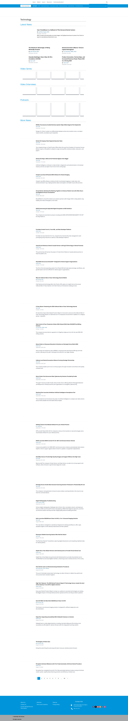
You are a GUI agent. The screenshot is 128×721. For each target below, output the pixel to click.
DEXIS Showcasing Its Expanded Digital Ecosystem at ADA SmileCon (54, 208)
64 (64, 678)
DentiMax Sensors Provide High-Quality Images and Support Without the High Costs (58, 457)
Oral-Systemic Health (54, 5)
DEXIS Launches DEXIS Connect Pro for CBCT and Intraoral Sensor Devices (55, 440)
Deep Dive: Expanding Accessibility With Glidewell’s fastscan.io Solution (55, 617)
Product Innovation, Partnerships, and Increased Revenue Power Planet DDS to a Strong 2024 (73, 59)
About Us (23, 702)
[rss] (100, 707)
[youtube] (98, 707)
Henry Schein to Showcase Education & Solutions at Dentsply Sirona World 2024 (57, 344)
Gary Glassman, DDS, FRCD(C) (42, 568)
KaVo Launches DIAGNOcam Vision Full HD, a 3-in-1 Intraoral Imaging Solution (57, 518)
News (34, 2)
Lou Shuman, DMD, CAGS (70, 51)
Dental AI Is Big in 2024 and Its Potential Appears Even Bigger (52, 158)
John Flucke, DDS (34, 51)
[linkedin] (102, 707)
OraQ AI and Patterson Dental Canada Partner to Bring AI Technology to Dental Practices (59, 245)
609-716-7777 (77, 708)
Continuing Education (58, 2)
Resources (49, 2)
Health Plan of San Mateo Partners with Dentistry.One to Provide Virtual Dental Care (58, 550)
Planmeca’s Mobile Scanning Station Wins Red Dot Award (51, 534)
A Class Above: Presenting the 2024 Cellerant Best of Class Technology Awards (56, 306)
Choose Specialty (25, 5)
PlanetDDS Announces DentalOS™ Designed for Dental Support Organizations (56, 261)
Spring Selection (71, 5)
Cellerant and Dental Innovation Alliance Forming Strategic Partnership (55, 360)
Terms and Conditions (42, 704)
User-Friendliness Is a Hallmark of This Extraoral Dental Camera (56, 30)
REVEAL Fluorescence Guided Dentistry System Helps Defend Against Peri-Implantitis (58, 125)
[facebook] (93, 707)
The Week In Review (79, 5)
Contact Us (23, 704)
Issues (43, 2)
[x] (96, 707)
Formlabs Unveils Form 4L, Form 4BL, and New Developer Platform (53, 229)
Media (38, 2)
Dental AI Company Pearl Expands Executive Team (49, 141)
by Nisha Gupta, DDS (44, 32)
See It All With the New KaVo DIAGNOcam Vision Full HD (51, 601)
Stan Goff (32, 61)
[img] (25, 2)
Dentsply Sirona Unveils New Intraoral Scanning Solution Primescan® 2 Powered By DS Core (60, 484)
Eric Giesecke (39, 426)
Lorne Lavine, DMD (40, 502)
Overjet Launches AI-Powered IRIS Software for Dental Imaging (52, 174)
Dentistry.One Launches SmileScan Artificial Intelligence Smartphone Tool (55, 392)
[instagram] (105, 707)
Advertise (39, 702)
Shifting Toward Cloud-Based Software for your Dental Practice (52, 424)
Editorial (55, 702)
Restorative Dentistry (63, 5)
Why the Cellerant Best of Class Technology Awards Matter (51, 277)
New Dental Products (45, 5)
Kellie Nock (38, 176)
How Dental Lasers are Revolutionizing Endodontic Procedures (52, 566)
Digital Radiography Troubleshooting (46, 500)
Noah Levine (38, 586)
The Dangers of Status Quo (43, 641)
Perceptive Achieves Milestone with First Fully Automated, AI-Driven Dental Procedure (59, 664)
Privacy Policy (56, 704)
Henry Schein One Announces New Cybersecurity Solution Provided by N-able (56, 376)
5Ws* (39, 5)
